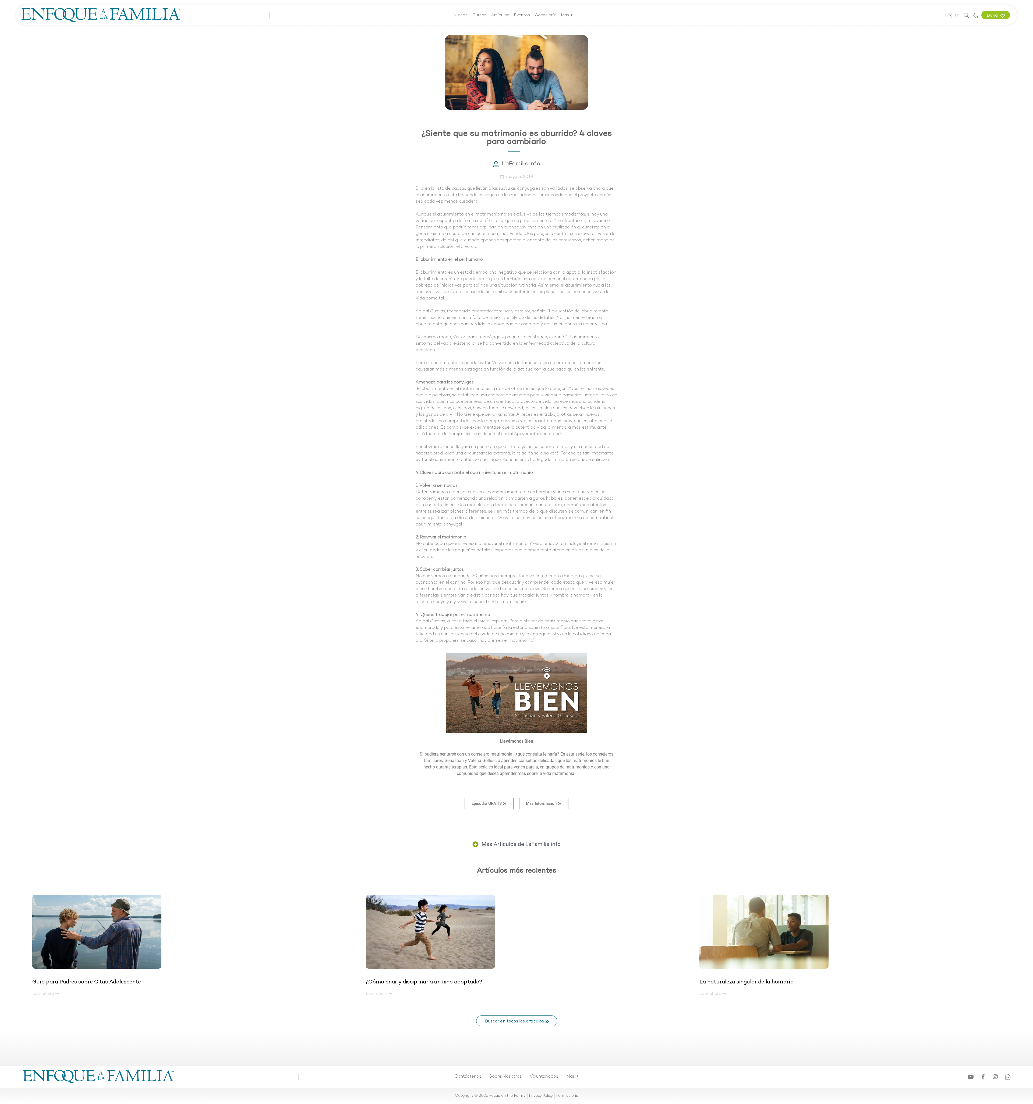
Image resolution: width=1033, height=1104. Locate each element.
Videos (461, 15)
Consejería (545, 15)
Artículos (500, 15)
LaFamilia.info (521, 163)
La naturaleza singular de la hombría (746, 982)
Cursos (479, 15)
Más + (567, 15)
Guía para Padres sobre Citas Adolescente (87, 982)
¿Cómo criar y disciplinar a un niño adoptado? (424, 982)
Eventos (522, 15)
